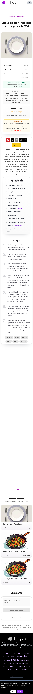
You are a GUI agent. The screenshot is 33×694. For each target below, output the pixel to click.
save (17, 145)
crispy (28, 666)
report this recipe (18, 130)
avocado (5, 666)
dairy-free (18, 663)
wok (24, 247)
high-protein (19, 656)
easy (12, 663)
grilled (13, 656)
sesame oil (19, 225)
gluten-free (11, 669)
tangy (17, 337)
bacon (3, 656)
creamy (22, 666)
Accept (19, 691)
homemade (13, 653)
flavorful (23, 341)
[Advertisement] (16, 11)
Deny (13, 691)
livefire (24, 337)
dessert (7, 660)
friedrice (9, 337)
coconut (27, 653)
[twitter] (12, 140)
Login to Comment (16, 610)
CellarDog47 (8, 65)
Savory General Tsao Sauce (13, 524)
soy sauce (19, 208)
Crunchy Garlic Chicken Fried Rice (15, 579)
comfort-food (13, 666)
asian (8, 341)
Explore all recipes (16, 676)
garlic (19, 669)
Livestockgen (26, 555)
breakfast (20, 653)
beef (27, 660)
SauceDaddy (26, 528)
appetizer (23, 660)
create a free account (11, 115)
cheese (8, 656)
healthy (15, 659)
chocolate (24, 669)
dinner (28, 663)
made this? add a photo (16, 60)
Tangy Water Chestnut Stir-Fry (14, 551)
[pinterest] (8, 140)
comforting (6, 653)
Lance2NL (27, 582)
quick (15, 341)
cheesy (24, 663)
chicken (27, 656)
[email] (16, 140)
